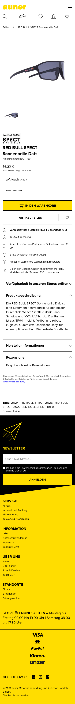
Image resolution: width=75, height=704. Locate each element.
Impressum (9, 542)
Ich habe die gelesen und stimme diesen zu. (37, 469)
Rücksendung (10, 514)
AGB (5, 533)
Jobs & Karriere (11, 570)
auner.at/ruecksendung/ (14, 381)
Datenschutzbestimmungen (36, 468)
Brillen (6, 27)
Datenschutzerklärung (15, 538)
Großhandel (9, 594)
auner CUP (9, 575)
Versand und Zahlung (15, 510)
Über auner (9, 566)
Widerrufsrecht (11, 547)
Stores (6, 589)
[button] (6, 698)
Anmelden (37, 479)
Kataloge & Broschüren (16, 519)
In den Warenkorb (40, 205)
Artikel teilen (30, 217)
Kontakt (7, 506)
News (6, 561)
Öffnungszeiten (11, 598)
